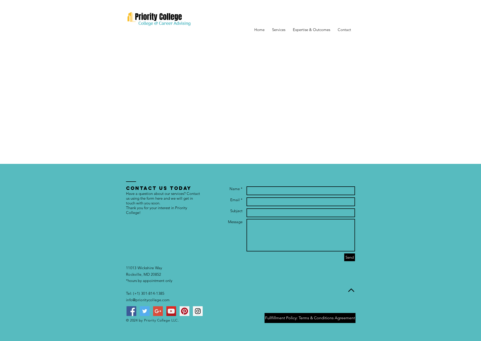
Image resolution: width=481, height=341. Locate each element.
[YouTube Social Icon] (171, 311)
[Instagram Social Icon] (198, 311)
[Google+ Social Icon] (158, 311)
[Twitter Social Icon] (145, 311)
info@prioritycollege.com (148, 299)
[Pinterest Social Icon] (184, 311)
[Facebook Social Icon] (131, 311)
